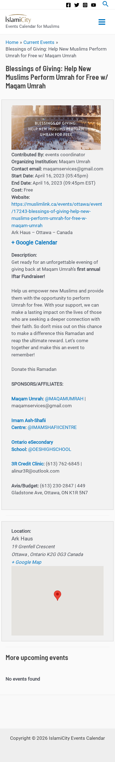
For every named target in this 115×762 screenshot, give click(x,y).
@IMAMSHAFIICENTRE (52, 427)
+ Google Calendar (34, 242)
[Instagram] (85, 5)
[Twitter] (76, 5)
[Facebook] (68, 5)
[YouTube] (93, 5)
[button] (57, 595)
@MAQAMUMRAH (64, 398)
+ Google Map (26, 562)
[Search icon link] (105, 4)
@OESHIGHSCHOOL (49, 449)
